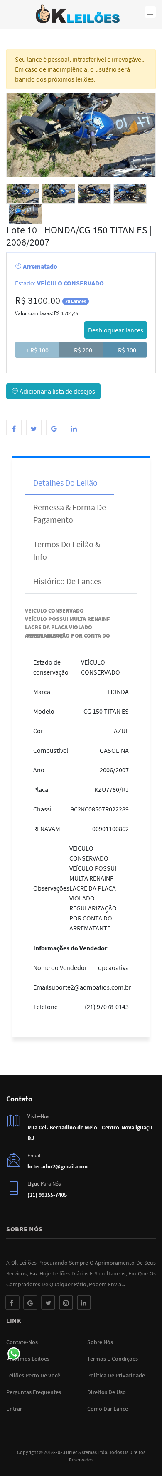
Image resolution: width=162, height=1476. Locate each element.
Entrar (14, 1408)
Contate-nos (22, 1342)
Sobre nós (100, 1342)
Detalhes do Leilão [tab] (65, 482)
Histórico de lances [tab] (67, 581)
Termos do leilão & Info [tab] (66, 550)
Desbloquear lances (115, 330)
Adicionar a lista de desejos (56, 391)
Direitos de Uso (106, 1392)
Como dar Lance (107, 1408)
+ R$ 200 (80, 350)
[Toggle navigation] (150, 12)
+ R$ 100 (37, 350)
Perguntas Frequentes (33, 1392)
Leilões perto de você (33, 1375)
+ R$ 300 (124, 350)
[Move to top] (138, 1452)
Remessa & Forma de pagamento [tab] (69, 513)
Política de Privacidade (116, 1375)
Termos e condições (112, 1358)
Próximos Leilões (27, 1358)
